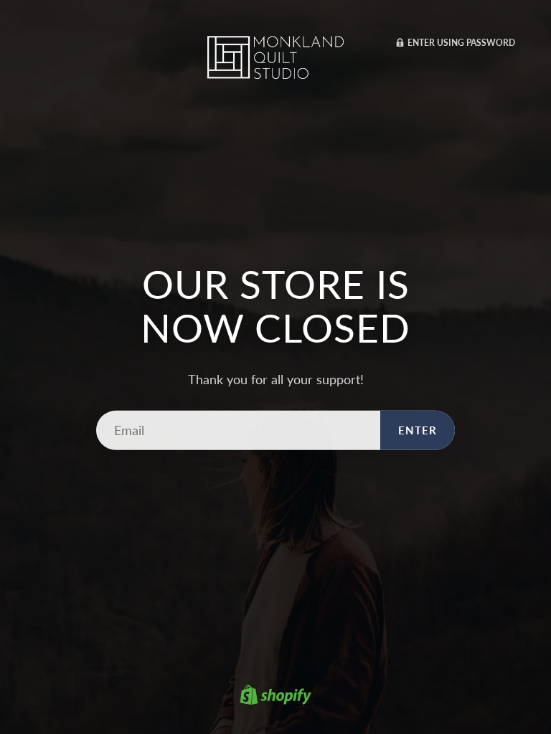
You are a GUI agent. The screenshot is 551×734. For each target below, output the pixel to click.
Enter (417, 430)
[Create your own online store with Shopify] (275, 697)
